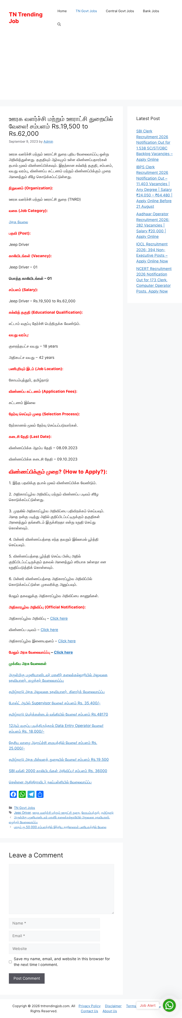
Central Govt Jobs (120, 11)
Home (62, 11)
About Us (110, 1011)
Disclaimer (113, 1006)
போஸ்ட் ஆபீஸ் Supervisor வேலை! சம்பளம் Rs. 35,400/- (55, 703)
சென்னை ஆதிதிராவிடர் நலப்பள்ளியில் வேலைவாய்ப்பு (50, 782)
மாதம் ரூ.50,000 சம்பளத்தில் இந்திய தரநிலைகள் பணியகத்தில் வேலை (60, 827)
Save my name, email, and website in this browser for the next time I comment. (62, 962)
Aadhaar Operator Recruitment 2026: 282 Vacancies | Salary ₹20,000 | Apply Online (152, 225)
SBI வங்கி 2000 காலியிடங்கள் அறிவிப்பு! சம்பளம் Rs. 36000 (58, 771)
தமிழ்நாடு (107, 812)
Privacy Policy (90, 1006)
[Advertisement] (91, 69)
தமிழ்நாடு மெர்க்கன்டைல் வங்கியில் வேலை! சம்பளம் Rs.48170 (58, 714)
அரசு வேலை (18, 222)
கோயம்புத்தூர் (90, 812)
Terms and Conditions (143, 1006)
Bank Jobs (151, 11)
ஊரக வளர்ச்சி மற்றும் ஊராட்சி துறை (56, 812)
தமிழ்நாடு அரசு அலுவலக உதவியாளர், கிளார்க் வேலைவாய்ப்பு (57, 692)
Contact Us (89, 1011)
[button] (59, 24)
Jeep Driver (22, 812)
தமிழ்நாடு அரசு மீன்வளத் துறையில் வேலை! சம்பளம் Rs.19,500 (59, 759)
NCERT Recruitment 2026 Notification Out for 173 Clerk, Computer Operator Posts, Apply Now (154, 279)
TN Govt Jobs (86, 11)
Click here (59, 618)
